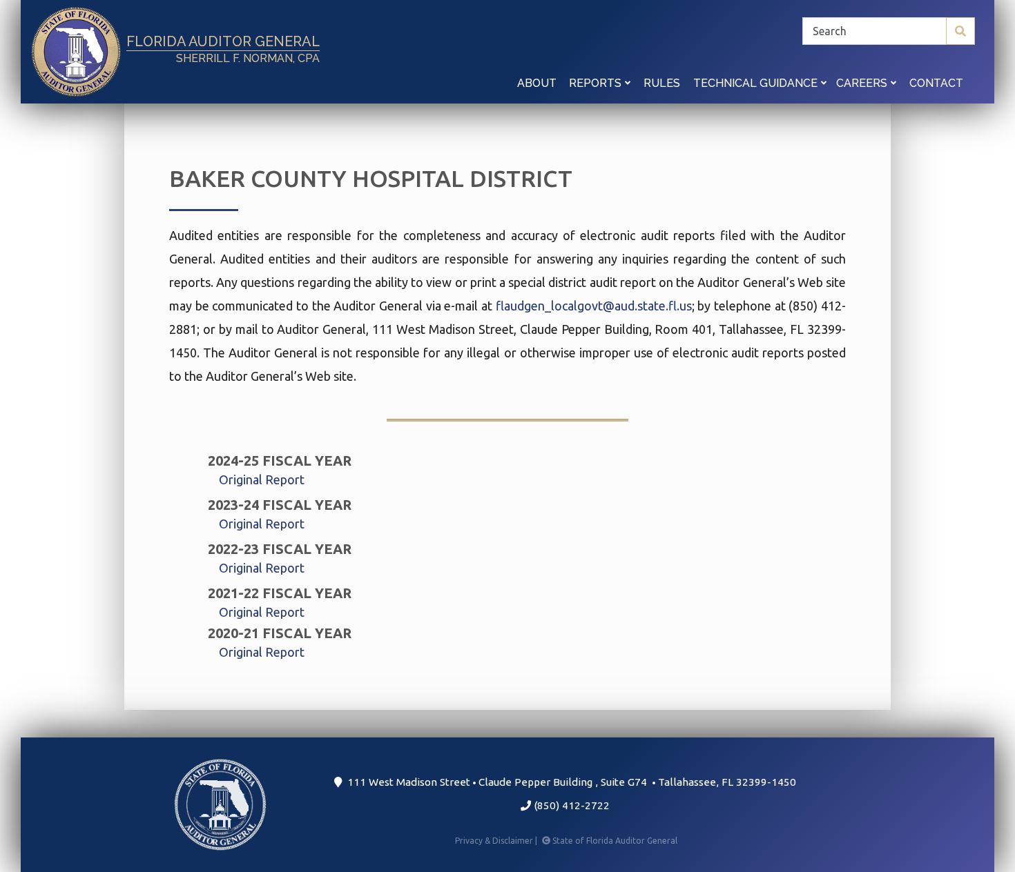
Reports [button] (596, 83)
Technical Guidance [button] (756, 83)
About (537, 83)
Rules (662, 83)
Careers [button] (863, 83)
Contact (936, 83)
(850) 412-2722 (570, 805)
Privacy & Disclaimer (497, 840)
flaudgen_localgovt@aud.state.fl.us (594, 306)
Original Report (261, 479)
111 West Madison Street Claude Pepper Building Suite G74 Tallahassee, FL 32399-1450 (569, 782)
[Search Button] (960, 31)
